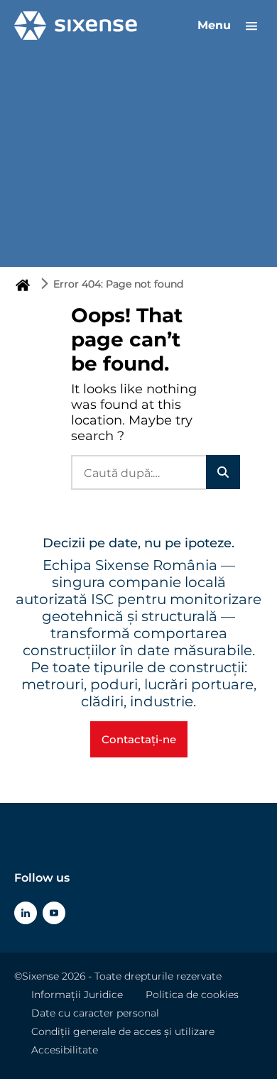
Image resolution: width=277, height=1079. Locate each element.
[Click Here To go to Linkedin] (25, 913)
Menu (215, 25)
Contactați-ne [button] (139, 739)
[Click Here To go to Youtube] (54, 913)
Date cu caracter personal (95, 1013)
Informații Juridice (77, 994)
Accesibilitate (64, 1050)
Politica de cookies (192, 994)
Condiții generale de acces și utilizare (122, 1031)
